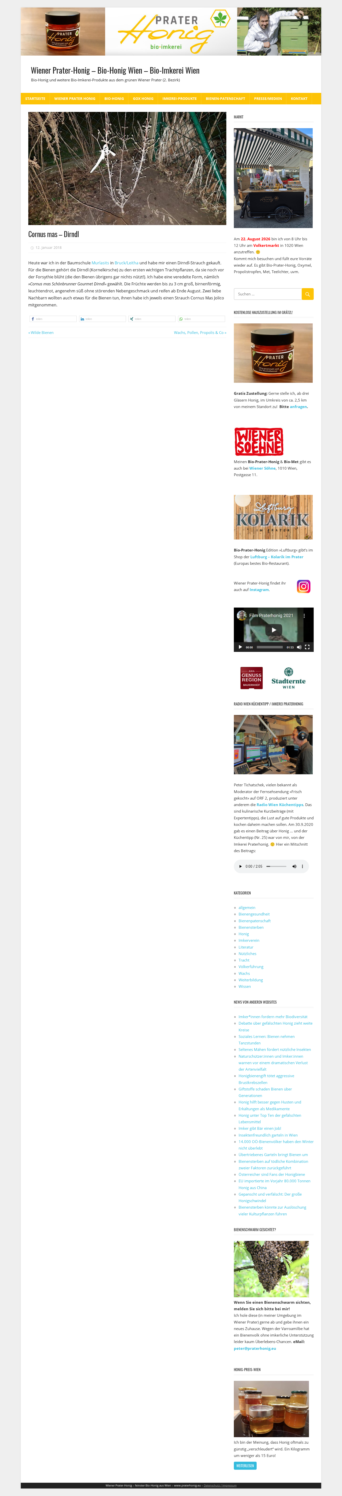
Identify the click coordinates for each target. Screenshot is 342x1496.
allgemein (247, 907)
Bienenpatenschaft (255, 920)
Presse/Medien (268, 98)
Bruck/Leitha (126, 263)
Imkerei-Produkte (179, 98)
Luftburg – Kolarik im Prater (276, 556)
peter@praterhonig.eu (255, 1348)
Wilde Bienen (42, 332)
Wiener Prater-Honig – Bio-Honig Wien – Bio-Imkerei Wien (115, 70)
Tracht (244, 960)
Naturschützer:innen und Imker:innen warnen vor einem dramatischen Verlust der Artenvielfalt (273, 1063)
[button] (53, 319)
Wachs (244, 973)
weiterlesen (245, 1465)
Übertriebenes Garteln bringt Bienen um (273, 1154)
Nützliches (247, 953)
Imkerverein (249, 940)
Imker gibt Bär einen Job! (260, 1128)
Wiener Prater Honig (74, 98)
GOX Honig (143, 98)
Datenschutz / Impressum (220, 1485)
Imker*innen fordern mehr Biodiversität (273, 1016)
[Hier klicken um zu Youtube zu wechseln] (274, 650)
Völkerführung (251, 966)
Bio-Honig (114, 98)
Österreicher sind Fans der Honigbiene (272, 1174)
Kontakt (299, 98)
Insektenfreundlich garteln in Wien (268, 1135)
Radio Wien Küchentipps (280, 804)
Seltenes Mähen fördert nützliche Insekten (275, 1049)
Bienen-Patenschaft (225, 98)
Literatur (246, 947)
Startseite (35, 98)
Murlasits (100, 263)
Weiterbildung (251, 979)
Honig (244, 933)
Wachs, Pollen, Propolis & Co (199, 332)
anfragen (298, 406)
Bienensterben (251, 927)
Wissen (245, 986)
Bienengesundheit (254, 913)
